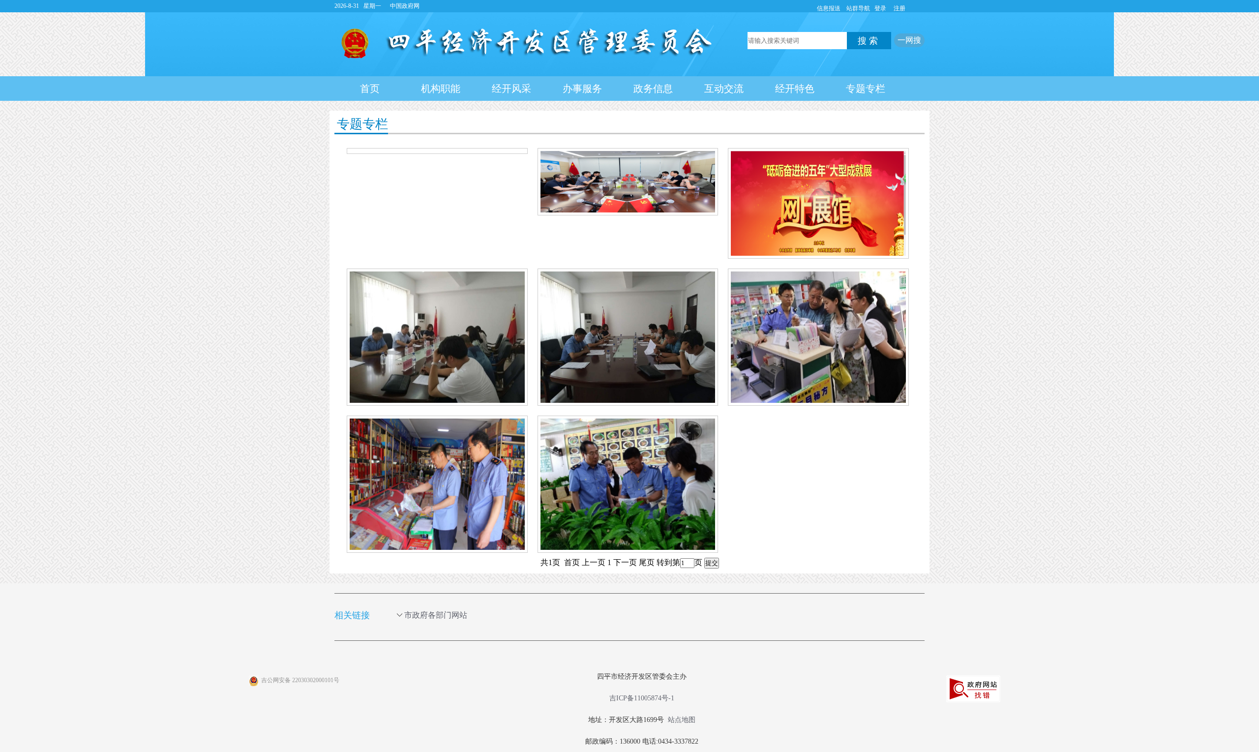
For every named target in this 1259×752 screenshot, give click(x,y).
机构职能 (440, 88)
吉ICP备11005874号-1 (641, 698)
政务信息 (653, 88)
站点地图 (681, 719)
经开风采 (511, 88)
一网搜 (909, 40)
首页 (370, 88)
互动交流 (724, 88)
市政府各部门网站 (435, 615)
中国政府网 (405, 5)
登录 (880, 8)
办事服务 (582, 88)
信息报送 (828, 8)
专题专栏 (865, 88)
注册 (899, 8)
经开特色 (794, 88)
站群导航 (858, 8)
